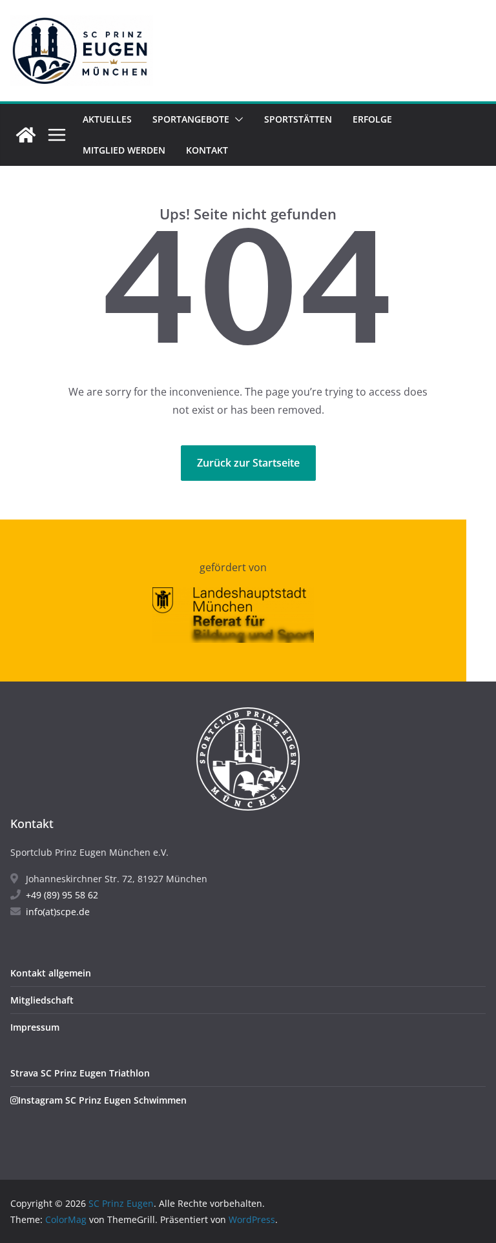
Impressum (34, 1027)
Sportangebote (190, 119)
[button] (236, 119)
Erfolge (372, 119)
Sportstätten (298, 119)
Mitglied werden (124, 150)
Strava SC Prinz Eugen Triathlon (80, 1073)
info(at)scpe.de (58, 911)
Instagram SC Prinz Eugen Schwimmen (102, 1100)
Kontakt (207, 150)
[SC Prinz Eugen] (25, 134)
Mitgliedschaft (42, 1000)
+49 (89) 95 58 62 (62, 895)
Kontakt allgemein (50, 973)
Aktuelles (107, 119)
